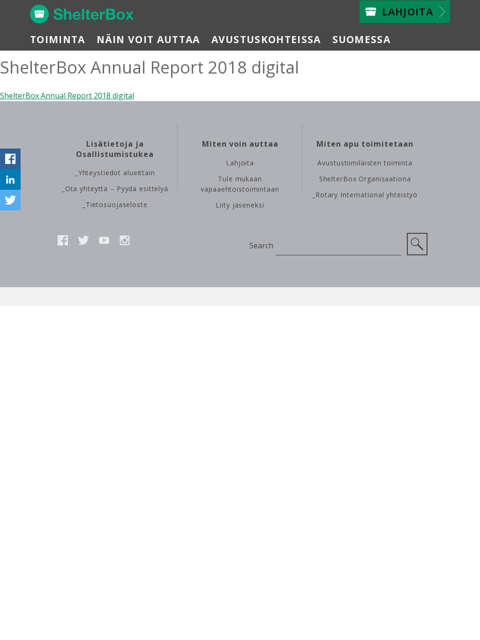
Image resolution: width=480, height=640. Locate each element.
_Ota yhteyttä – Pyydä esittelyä (115, 188)
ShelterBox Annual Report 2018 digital (67, 95)
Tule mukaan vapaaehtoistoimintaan (240, 183)
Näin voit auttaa (148, 39)
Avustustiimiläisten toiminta (364, 162)
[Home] (82, 14)
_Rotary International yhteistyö (365, 194)
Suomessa (361, 39)
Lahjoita (408, 11)
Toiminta (57, 39)
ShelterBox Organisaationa (365, 178)
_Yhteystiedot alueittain (115, 172)
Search (261, 245)
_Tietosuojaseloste (115, 204)
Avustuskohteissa (266, 39)
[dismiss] (10, 138)
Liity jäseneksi (240, 205)
